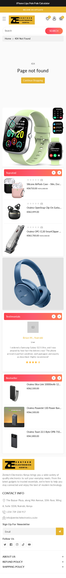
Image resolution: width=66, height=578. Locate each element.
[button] (5, 19)
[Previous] (54, 173)
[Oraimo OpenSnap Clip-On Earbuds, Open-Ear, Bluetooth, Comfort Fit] (14, 211)
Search (54, 30)
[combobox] (24, 31)
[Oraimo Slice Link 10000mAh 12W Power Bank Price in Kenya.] (14, 393)
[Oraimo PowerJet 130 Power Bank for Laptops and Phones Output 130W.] (14, 417)
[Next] (59, 173)
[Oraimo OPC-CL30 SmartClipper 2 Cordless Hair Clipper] (14, 239)
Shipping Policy (13, 566)
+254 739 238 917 (16, 512)
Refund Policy (13, 561)
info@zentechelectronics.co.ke (21, 517)
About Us (9, 556)
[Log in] (54, 18)
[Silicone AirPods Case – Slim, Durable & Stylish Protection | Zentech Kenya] (14, 188)
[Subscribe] (60, 531)
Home (8, 38)
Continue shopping (33, 80)
